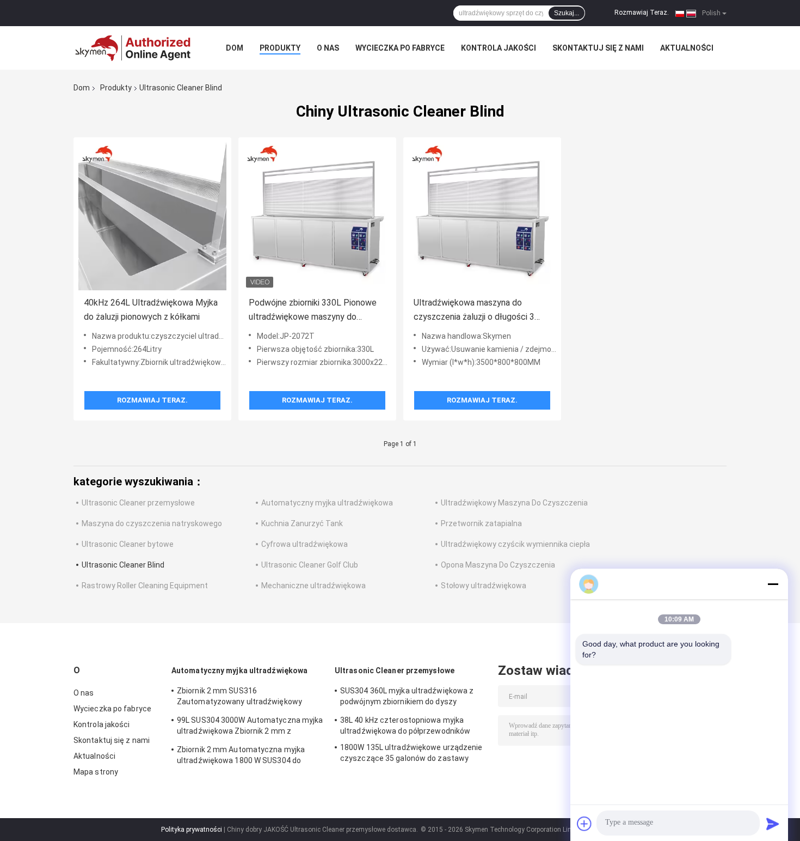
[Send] (772, 824)
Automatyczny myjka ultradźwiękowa (327, 502)
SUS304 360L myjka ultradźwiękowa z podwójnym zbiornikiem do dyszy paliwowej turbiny (406, 697)
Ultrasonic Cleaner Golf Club (309, 564)
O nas (328, 48)
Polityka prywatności (191, 829)
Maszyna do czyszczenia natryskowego (152, 523)
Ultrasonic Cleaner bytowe (128, 544)
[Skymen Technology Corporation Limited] (133, 48)
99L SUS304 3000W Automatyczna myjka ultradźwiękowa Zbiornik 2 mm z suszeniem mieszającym (250, 727)
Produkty (280, 48)
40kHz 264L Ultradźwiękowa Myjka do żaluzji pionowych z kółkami (151, 309)
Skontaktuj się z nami (598, 48)
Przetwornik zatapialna (481, 523)
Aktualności (686, 48)
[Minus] (772, 583)
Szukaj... (566, 13)
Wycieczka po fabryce (400, 48)
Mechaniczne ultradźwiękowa (313, 585)
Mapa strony (95, 771)
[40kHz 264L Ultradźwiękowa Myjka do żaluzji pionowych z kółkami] (152, 216)
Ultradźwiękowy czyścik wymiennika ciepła (515, 544)
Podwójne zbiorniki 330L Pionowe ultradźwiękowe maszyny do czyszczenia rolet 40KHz (313, 310)
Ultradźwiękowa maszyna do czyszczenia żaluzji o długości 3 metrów (474, 310)
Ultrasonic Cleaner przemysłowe (138, 502)
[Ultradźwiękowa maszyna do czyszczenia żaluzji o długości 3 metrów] (482, 216)
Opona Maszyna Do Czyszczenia (498, 564)
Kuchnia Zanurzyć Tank (302, 523)
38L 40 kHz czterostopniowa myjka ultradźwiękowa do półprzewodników (405, 725)
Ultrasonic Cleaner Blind (123, 564)
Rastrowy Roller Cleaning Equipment (145, 585)
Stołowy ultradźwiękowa (483, 585)
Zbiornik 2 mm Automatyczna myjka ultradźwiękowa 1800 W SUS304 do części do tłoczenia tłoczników (241, 756)
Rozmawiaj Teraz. (641, 12)
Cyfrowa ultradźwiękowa (304, 544)
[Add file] (584, 824)
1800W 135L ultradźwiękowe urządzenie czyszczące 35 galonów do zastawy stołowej (411, 754)
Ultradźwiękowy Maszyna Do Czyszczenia (514, 502)
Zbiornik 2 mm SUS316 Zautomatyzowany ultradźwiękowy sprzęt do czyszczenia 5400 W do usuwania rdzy (239, 697)
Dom (234, 48)
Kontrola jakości (498, 48)
